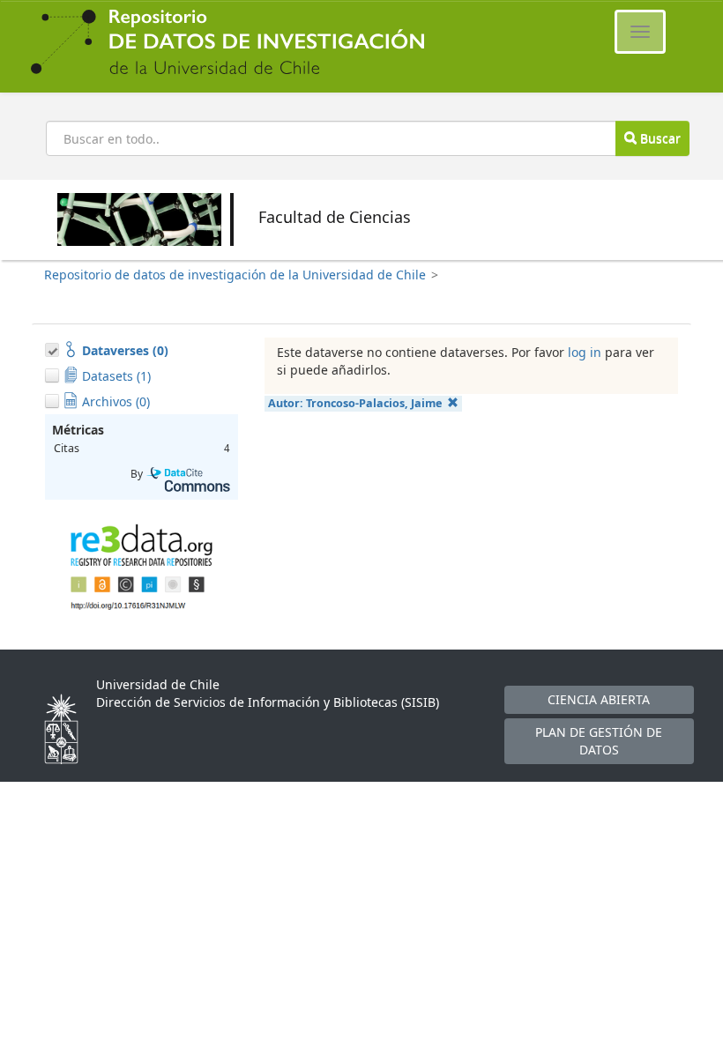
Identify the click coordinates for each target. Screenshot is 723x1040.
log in (584, 352)
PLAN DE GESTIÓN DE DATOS (598, 741)
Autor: (355, 403)
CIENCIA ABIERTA (599, 699)
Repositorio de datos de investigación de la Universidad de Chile (235, 274)
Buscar (659, 138)
